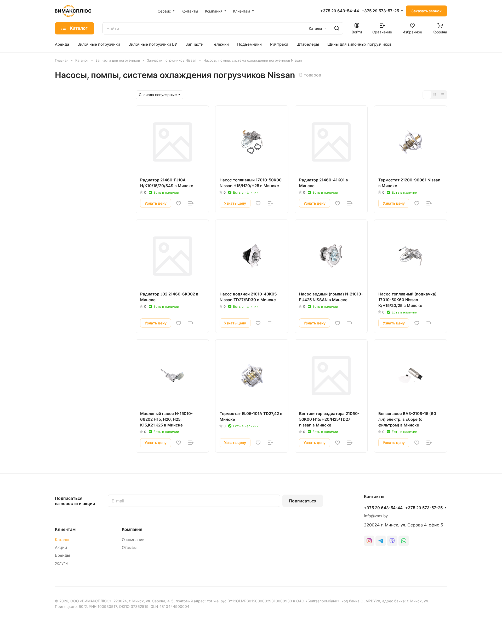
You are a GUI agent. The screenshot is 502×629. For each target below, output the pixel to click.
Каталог (62, 539)
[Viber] (392, 541)
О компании (133, 539)
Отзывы (129, 547)
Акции (61, 547)
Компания (132, 529)
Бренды (62, 555)
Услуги (61, 563)
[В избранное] (178, 203)
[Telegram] (380, 541)
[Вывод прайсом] (443, 95)
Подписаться (302, 500)
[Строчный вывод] (435, 95)
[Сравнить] (190, 203)
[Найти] (336, 28)
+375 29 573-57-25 (380, 11)
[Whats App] (403, 541)
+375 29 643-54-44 (339, 11)
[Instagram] (369, 541)
